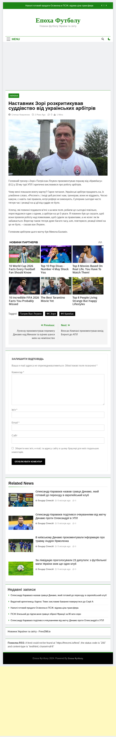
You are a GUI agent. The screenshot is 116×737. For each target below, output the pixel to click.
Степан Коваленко (21, 114)
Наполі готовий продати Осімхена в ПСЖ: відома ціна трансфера (59, 5)
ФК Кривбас (67, 313)
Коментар (18, 372)
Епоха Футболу (58, 20)
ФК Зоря (51, 313)
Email (15, 422)
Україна (14, 96)
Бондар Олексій (46, 500)
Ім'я (14, 410)
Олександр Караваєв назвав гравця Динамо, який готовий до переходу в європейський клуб (59, 595)
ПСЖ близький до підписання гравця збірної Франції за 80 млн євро (46, 614)
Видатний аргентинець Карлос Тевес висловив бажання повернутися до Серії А (52, 601)
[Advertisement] (58, 66)
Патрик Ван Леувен (31, 313)
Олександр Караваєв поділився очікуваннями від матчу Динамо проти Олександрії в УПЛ (57, 620)
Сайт (14, 435)
